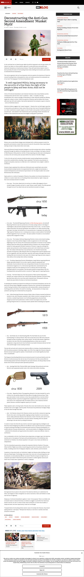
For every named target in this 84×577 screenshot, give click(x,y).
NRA (6, 517)
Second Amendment (25, 517)
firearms (17, 517)
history (10, 517)
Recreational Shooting (62, 17)
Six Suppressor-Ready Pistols (64, 50)
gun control (8, 519)
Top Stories (20, 13)
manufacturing (35, 517)
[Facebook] (33, 1)
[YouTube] (37, 1)
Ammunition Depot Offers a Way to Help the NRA (26, 544)
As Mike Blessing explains (36, 223)
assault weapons (16, 519)
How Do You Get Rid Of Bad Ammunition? (67, 36)
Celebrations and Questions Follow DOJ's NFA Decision (42, 539)
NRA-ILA (39, 535)
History (14, 13)
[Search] (78, 7)
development (44, 517)
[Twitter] (35, 1)
